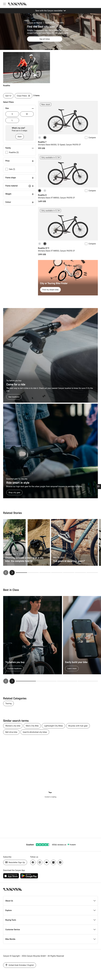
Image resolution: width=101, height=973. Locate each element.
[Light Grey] (39, 137)
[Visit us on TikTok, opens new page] (60, 862)
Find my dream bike (50, 289)
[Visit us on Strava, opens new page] (53, 862)
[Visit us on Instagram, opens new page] (39, 862)
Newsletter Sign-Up (16, 862)
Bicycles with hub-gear (78, 725)
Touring (8, 703)
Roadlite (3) (14, 152)
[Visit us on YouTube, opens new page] (46, 862)
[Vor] (12, 681)
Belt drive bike (11, 732)
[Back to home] (17, 4)
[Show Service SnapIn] (98, 486)
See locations (14, 397)
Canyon (30, 22)
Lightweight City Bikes (53, 725)
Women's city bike (12, 725)
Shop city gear (14, 492)
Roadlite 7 (42, 142)
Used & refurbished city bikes (35, 732)
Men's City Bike (32, 725)
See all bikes (45, 39)
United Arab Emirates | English (21, 965)
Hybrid (39, 22)
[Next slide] (12, 572)
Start (20, 136)
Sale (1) (12, 169)
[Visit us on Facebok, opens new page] (33, 862)
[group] (50, 69)
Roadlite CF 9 (43, 248)
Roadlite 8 (42, 195)
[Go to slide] (33, 572)
